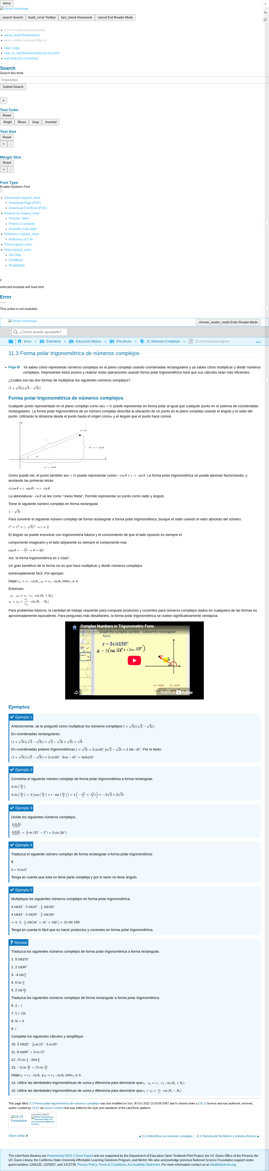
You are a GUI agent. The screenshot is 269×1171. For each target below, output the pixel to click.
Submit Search (13, 86)
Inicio (27, 341)
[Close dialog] (3, 302)
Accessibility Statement (143, 1164)
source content (53, 1108)
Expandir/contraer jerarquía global (13, 341)
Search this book (11, 73)
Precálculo (124, 341)
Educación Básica (88, 341)
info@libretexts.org (222, 1164)
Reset (7, 115)
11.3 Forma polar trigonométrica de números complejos (64, 1103)
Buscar (15, 332)
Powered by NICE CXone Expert (70, 1155)
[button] (16, 260)
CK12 (35, 1108)
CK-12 (202, 1103)
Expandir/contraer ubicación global (258, 340)
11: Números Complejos (163, 341)
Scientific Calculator (23, 229)
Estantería (53, 341)
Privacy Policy (87, 1164)
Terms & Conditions (112, 1164)
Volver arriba (16, 1135)
